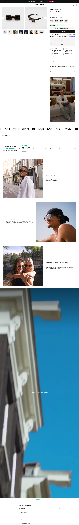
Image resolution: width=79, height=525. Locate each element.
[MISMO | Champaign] (52, 21)
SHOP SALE (51, 1)
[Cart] (76, 5)
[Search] (71, 5)
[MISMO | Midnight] (61, 21)
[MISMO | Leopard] (56, 21)
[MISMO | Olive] (66, 21)
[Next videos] (75, 101)
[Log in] (73, 5)
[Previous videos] (49, 101)
